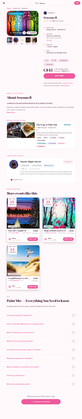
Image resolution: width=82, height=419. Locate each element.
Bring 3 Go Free (68, 83)
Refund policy (65, 85)
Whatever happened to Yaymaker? (20, 358)
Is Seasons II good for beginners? (19, 315)
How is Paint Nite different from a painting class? (25, 324)
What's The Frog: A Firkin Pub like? (20, 341)
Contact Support (42, 402)
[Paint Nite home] (40, 3)
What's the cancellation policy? (18, 384)
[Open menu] (4, 3)
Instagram (41, 146)
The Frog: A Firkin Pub (53, 36)
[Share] (24, 32)
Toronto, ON (16, 8)
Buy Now (59, 76)
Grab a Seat (33, 239)
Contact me (67, 161)
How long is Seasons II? (16, 375)
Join (77, 3)
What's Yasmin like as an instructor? (20, 333)
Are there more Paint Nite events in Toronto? (24, 350)
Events (9, 8)
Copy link (33, 33)
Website (61, 143)
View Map (49, 40)
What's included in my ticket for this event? (23, 367)
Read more (11, 112)
